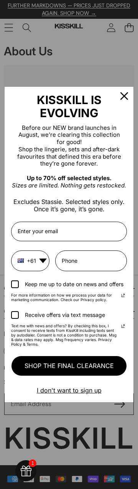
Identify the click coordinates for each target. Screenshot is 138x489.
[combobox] (30, 260)
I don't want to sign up (69, 390)
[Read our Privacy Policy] (123, 296)
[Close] (124, 96)
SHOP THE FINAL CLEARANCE (69, 366)
